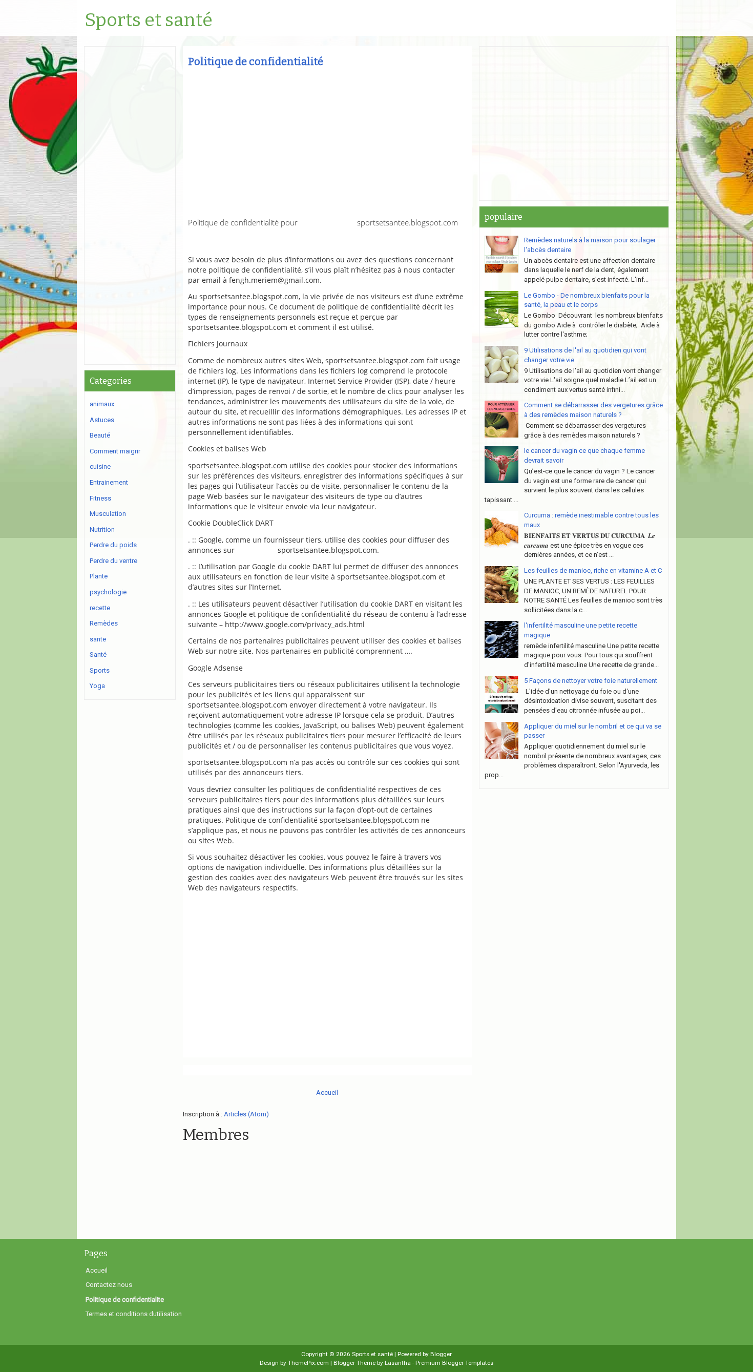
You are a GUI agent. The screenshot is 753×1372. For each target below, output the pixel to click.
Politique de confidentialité (255, 61)
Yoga (97, 686)
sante (98, 639)
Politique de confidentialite (125, 1299)
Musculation (108, 513)
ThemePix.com (308, 1362)
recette (100, 608)
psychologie (108, 592)
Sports (100, 670)
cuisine (100, 466)
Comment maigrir (115, 451)
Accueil (327, 1092)
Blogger (441, 1354)
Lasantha (398, 1362)
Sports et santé (149, 20)
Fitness (100, 498)
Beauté (100, 435)
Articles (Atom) (246, 1114)
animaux (102, 404)
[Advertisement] (327, 146)
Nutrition (102, 529)
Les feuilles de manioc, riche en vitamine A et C (593, 570)
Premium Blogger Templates (454, 1362)
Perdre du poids (113, 545)
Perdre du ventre (113, 561)
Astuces (102, 420)
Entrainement (109, 482)
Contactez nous (109, 1284)
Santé (98, 654)
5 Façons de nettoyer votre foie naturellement (590, 680)
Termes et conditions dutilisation (134, 1314)
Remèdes (104, 623)
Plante (99, 576)
